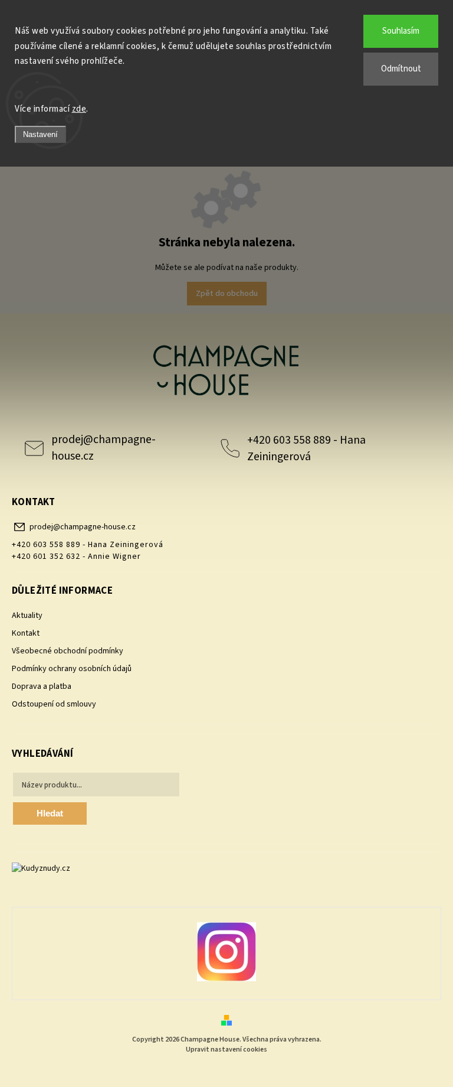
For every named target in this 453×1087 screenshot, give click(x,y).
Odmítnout (401, 69)
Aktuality (27, 615)
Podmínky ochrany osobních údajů (72, 669)
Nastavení (40, 134)
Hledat (50, 813)
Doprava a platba (41, 686)
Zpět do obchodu (227, 294)
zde (79, 109)
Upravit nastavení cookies (226, 1049)
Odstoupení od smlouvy (54, 704)
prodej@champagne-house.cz (103, 447)
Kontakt (26, 633)
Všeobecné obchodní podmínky (67, 651)
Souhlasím (400, 31)
